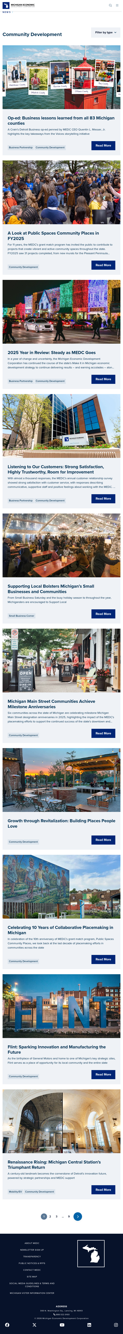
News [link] (7, 12)
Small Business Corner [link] (21, 615)
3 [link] (56, 1216)
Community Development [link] (50, 147)
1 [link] (44, 1216)
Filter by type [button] (104, 32)
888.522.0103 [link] (63, 1314)
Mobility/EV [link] (15, 1191)
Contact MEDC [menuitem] (32, 1270)
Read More (103, 146)
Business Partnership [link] (21, 147)
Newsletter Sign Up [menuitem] (32, 1250)
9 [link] (69, 1216)
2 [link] (50, 1216)
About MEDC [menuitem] (32, 1243)
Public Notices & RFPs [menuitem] (32, 1263)
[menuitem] (110, 5)
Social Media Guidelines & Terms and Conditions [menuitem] (32, 1285)
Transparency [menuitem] (32, 1256)
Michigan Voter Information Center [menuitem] (32, 1293)
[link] (19, 5)
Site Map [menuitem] (32, 1276)
